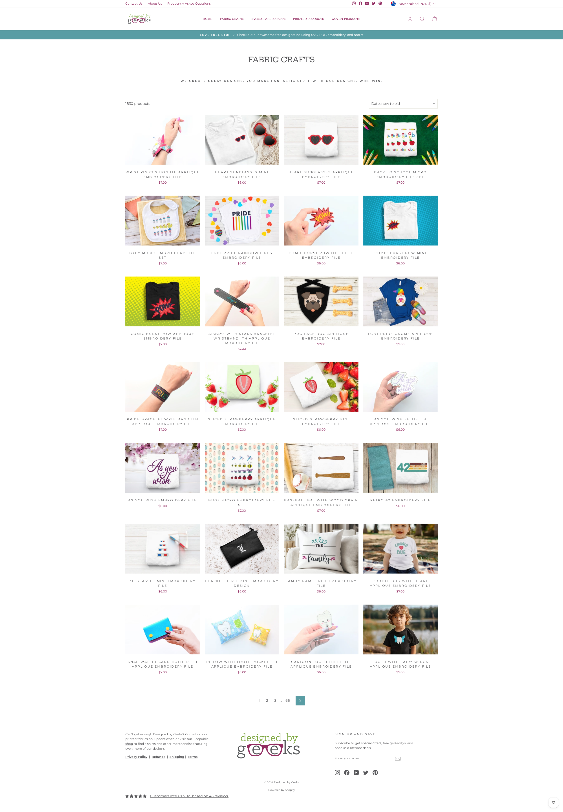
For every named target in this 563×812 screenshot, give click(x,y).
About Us (155, 3)
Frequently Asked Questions (189, 3)
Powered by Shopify (281, 790)
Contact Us (134, 3)
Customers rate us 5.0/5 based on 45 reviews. (189, 796)
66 (287, 700)
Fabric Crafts (232, 18)
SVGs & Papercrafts (268, 18)
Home (207, 18)
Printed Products (308, 18)
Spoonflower (164, 739)
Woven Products (345, 18)
